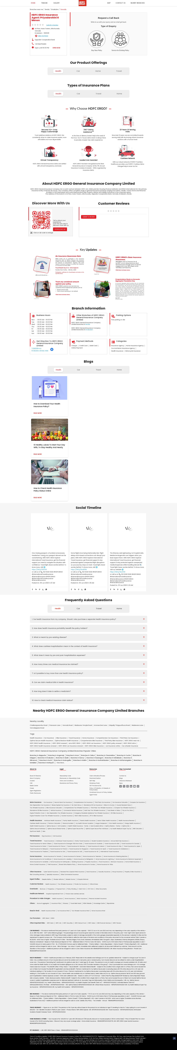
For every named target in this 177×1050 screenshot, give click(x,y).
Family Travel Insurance (82, 841)
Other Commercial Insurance (69, 875)
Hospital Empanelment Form (54, 894)
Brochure (42, 889)
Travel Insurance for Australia (93, 844)
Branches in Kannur (77, 758)
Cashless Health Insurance (38, 823)
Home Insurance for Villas (105, 865)
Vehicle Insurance (55, 810)
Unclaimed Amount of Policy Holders (101, 792)
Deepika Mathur (46, 879)
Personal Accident (68, 823)
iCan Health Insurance (116, 823)
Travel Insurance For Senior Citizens (41, 844)
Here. (44, 831)
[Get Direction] (51, 350)
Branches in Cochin (124, 755)
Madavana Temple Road (83, 725)
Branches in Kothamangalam (121, 760)
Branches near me (36, 9)
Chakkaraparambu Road (38, 725)
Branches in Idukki (62, 758)
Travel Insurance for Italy (114, 846)
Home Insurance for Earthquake (60, 862)
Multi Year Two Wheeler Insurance (94, 810)
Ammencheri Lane (100, 725)
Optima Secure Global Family (56, 829)
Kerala (47, 9)
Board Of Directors (35, 776)
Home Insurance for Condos (86, 865)
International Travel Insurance (109, 852)
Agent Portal (93, 795)
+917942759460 (40, 44)
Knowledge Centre (99, 903)
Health (58, 370)
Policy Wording (72, 889)
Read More (38, 413)
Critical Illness (94, 884)
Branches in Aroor (72, 755)
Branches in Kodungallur (62, 760)
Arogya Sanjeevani (101, 823)
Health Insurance (50, 884)
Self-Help (92, 781)
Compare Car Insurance (137, 802)
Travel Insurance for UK (91, 852)
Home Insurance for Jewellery (63, 859)
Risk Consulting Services (37, 875)
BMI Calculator (137, 829)
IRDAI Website (87, 903)
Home (119, 370)
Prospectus (51, 889)
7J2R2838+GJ (36, 348)
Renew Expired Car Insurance (61, 805)
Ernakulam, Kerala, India (40, 351)
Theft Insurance (52, 865)
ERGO (52, 918)
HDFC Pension (117, 923)
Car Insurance (48, 802)
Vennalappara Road (37, 728)
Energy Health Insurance (132, 823)
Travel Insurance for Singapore (78, 849)
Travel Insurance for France (56, 846)
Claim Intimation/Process (97, 776)
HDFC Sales (91, 923)
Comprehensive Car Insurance (83, 802)
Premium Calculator (54, 823)
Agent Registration (35, 791)
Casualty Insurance (104, 872)
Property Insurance (91, 862)
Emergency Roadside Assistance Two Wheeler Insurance (91, 813)
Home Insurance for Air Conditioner (41, 859)
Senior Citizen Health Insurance (106, 821)
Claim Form (82, 889)
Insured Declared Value (124, 805)
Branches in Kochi (45, 760)
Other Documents (101, 889)
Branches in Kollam (80, 760)
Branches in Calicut (88, 755)
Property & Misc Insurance (132, 872)
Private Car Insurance (80, 884)
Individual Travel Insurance (64, 841)
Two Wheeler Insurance (37, 808)
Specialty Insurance (53, 875)
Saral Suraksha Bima (96, 826)
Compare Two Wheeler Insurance (124, 808)
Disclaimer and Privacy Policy (69, 783)
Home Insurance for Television (92, 856)
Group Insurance (117, 872)
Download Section (95, 778)
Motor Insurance (82, 899)
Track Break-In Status (113, 810)
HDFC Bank (45, 918)
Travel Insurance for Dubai (38, 846)
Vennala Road (67, 725)
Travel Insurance (49, 841)
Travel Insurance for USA (57, 852)
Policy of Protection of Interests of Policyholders (100, 789)
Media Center (34, 786)
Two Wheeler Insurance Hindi (80, 911)
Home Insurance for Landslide (39, 862)
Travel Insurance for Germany (76, 846)
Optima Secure (51, 826)
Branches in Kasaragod (95, 758)
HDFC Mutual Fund (80, 923)
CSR (31, 783)
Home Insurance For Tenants (52, 856)
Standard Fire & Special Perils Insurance (72, 872)
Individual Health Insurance (52, 821)
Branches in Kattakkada (113, 758)
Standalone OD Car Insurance (93, 805)
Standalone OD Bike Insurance (39, 810)
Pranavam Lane (54, 725)
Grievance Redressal (125, 781)
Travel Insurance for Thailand (39, 852)
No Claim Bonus (77, 805)
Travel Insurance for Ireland (95, 846)
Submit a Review (52, 25)
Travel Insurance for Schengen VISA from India (68, 844)
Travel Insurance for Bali (111, 844)
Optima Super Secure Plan (75, 829)
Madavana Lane (137, 725)
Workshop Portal (95, 783)
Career (32, 788)
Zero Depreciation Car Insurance (40, 805)
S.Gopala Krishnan (82, 879)
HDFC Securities (68, 923)
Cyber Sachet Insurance (51, 872)
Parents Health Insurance (87, 821)
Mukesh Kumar (70, 879)
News (121, 783)
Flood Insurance (104, 862)
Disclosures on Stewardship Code (70, 778)
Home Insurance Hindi (98, 911)
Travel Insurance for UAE (74, 852)
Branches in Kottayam (46, 763)
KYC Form (91, 889)
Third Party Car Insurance (102, 802)
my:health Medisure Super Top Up (120, 829)
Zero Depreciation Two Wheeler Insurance (59, 813)
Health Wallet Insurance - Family (78, 826)
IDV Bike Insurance (116, 813)
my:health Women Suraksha (84, 823)
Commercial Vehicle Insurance (73, 810)
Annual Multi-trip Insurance (119, 841)
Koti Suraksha (62, 826)
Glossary (65, 903)
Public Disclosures (35, 793)
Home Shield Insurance (132, 862)
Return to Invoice (109, 805)
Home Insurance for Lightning (105, 859)
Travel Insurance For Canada (130, 844)
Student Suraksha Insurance (100, 841)
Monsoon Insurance (117, 862)
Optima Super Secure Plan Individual (97, 829)
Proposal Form (60, 889)
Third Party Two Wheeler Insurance (101, 808)
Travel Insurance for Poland (58, 849)
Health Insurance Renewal (126, 821)
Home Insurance (70, 899)
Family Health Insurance (70, 821)
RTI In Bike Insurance (96, 816)
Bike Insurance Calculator (54, 808)
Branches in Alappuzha (38, 755)
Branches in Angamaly (56, 755)
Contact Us (122, 776)
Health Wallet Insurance (37, 826)
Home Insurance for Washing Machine (115, 856)
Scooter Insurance (67, 816)
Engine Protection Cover (37, 813)
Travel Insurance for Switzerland (118, 849)
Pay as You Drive (127, 810)
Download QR (60, 229)
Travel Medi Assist (75, 903)
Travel (98, 370)
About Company (35, 778)
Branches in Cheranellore (106, 755)
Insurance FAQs (56, 903)
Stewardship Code (65, 776)
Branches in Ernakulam (46, 758)
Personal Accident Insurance (97, 899)
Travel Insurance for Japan (132, 846)
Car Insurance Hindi (63, 911)
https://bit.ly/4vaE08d (79, 569)
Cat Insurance (57, 836)
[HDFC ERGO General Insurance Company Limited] (82, 3)
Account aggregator (43, 903)
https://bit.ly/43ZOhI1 (39, 569)
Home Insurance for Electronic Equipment (128, 859)
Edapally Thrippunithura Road (119, 725)
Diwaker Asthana (59, 879)
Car (78, 370)
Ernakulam (54, 9)
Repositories (110, 903)
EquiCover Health (35, 831)
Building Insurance (77, 862)
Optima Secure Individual (37, 829)
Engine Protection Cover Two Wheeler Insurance (44, 816)
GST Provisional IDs (95, 786)
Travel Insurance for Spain (98, 849)
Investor (32, 781)
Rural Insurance (91, 872)
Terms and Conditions (66, 781)
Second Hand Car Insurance (63, 802)
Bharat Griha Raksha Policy (67, 865)
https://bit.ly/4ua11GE (117, 572)
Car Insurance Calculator (120, 802)
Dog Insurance (46, 836)
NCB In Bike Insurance (81, 816)
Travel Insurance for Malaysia (39, 849)
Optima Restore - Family (112, 826)
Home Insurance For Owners (72, 856)
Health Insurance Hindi (48, 911)
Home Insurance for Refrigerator (83, 859)
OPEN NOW (56, 48)
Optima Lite (125, 826)
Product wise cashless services (75, 894)
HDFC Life (58, 923)
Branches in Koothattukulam (99, 760)
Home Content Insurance (37, 865)
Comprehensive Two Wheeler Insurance (76, 808)
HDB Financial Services (104, 923)
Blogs (121, 778)
